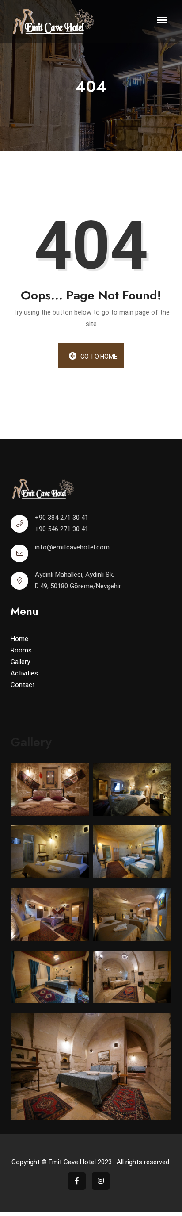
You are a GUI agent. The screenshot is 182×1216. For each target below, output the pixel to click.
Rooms (21, 650)
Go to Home (98, 356)
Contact (23, 685)
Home (19, 639)
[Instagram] (101, 1181)
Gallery (20, 662)
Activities (24, 673)
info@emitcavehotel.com (72, 547)
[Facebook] (77, 1181)
